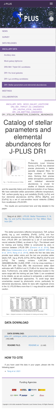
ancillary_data (13, 104)
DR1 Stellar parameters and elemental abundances (25, 84)
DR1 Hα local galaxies (13, 73)
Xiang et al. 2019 (20, 252)
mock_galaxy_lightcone (36, 104)
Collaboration (10, 96)
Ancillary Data (9, 49)
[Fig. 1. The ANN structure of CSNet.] (13, 170)
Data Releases (9, 43)
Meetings (7, 90)
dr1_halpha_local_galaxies (27, 109)
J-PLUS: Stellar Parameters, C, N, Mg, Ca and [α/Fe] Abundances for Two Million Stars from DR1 (28, 219)
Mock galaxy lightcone (13, 61)
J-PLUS (8, 3)
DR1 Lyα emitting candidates (16, 78)
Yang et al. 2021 (14, 371)
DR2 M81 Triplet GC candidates (17, 67)
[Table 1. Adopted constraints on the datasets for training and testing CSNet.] (28, 303)
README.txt (34, 345)
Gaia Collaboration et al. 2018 (19, 250)
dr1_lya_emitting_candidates (27, 112)
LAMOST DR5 (44, 250)
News (5, 31)
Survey (5, 37)
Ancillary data (9, 55)
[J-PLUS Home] (25, 16)
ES (51, 19)
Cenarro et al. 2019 (39, 247)
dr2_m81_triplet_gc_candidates (27, 106)
